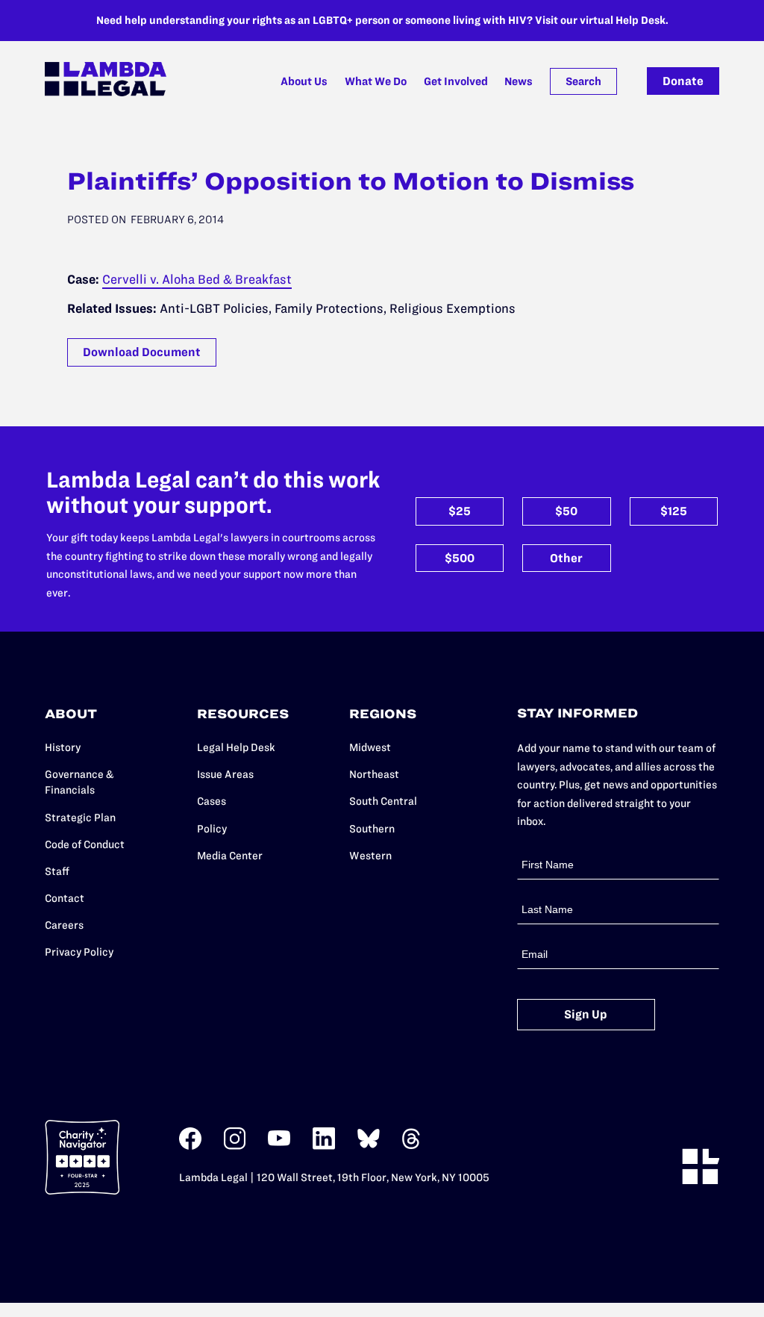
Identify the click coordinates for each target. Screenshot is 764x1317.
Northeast (374, 774)
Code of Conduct (85, 844)
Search (583, 81)
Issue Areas (225, 774)
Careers (64, 925)
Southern (372, 829)
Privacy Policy (79, 952)
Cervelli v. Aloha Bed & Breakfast (197, 279)
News (518, 81)
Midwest (370, 747)
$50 (566, 511)
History (63, 747)
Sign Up (585, 1014)
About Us (304, 81)
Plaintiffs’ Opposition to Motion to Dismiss (350, 181)
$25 (459, 511)
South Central (383, 801)
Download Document (142, 352)
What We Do (376, 81)
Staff (57, 871)
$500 (460, 558)
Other (566, 558)
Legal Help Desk (236, 747)
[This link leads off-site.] (190, 1146)
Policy (212, 829)
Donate (683, 81)
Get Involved (456, 81)
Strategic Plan (80, 817)
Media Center (230, 856)
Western (370, 856)
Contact (64, 898)
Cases (211, 801)
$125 (673, 511)
